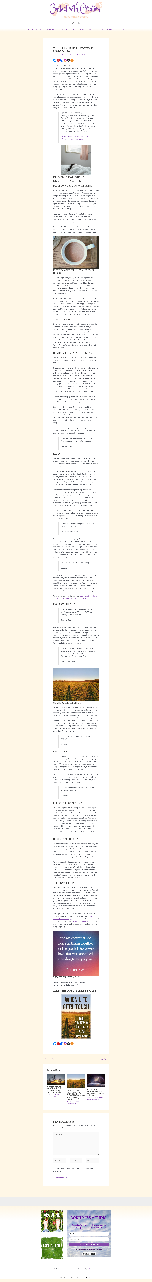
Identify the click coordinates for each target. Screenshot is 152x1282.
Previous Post (49, 1059)
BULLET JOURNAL (107, 29)
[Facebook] (61, 60)
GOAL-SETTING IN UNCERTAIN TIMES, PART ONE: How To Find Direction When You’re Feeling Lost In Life (76, 1094)
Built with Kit (89, 1253)
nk (82, 139)
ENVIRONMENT (51, 29)
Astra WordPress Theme (97, 1269)
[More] (72, 60)
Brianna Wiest (66, 136)
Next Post (104, 1059)
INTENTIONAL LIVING (34, 29)
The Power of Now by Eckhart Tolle (75, 598)
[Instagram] (65, 60)
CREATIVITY (121, 29)
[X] (68, 60)
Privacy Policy (75, 1277)
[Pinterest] (79, 23)
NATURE (73, 29)
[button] (147, 23)
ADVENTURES (92, 29)
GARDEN (63, 29)
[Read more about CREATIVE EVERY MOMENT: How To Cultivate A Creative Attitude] (96, 1081)
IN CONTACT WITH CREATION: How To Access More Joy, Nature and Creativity (56, 1089)
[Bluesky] (72, 23)
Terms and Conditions (86, 1277)
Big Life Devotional (80, 921)
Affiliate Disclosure (65, 1277)
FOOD (81, 29)
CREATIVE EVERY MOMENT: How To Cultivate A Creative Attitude (95, 1092)
